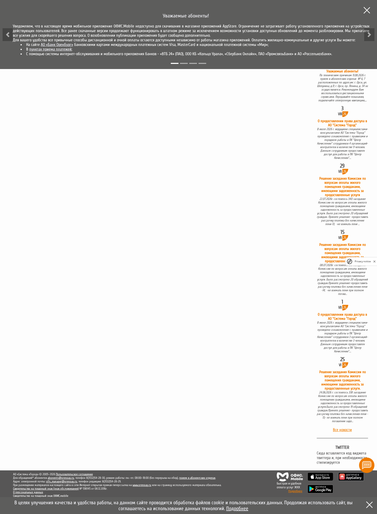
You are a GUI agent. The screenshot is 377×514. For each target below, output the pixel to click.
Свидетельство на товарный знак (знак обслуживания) (46, 488)
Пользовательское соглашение (74, 474)
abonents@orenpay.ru (61, 478)
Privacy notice (363, 261)
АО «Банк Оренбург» (57, 44)
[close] (374, 261)
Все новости (342, 430)
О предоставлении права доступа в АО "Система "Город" (342, 123)
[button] (8, 34)
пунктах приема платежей (50, 49)
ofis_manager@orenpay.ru (61, 481)
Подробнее (295, 491)
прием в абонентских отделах (197, 478)
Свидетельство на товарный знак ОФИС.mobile (40, 496)
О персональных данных (28, 492)
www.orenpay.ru (142, 485)
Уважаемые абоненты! (342, 71)
